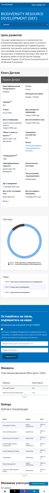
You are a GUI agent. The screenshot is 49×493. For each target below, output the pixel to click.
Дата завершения (10, 183)
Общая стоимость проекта (10, 133)
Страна (6, 110)
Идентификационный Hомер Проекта (11, 87)
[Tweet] (14, 491)
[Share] (24, 491)
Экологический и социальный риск (32, 175)
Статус (28, 86)
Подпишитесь (10, 356)
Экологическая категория (31, 164)
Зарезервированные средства (11, 164)
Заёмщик (7, 101)
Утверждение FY (10, 155)
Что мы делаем (7, 4)
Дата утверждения (10, 120)
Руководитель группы (34, 94)
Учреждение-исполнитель (30, 133)
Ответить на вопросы (38, 484)
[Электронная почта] (4, 491)
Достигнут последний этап (12, 192)
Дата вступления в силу (34, 120)
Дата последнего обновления (32, 192)
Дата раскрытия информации (32, 111)
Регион (28, 142)
